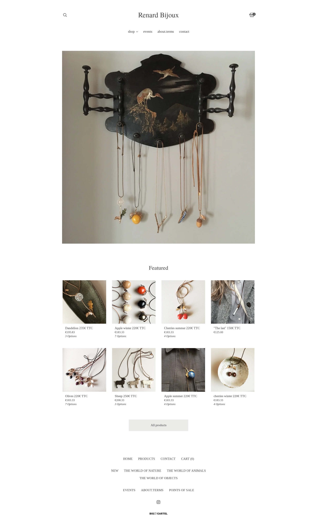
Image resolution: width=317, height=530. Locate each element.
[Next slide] (249, 144)
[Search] (65, 15)
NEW (114, 470)
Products (146, 459)
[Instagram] (158, 502)
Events (147, 32)
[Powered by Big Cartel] (158, 513)
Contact (184, 32)
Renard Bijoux (158, 14)
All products (158, 425)
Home (128, 459)
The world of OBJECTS (159, 478)
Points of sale (181, 490)
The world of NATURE (142, 470)
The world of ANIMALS (186, 470)
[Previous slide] (67, 144)
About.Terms (166, 32)
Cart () (187, 459)
